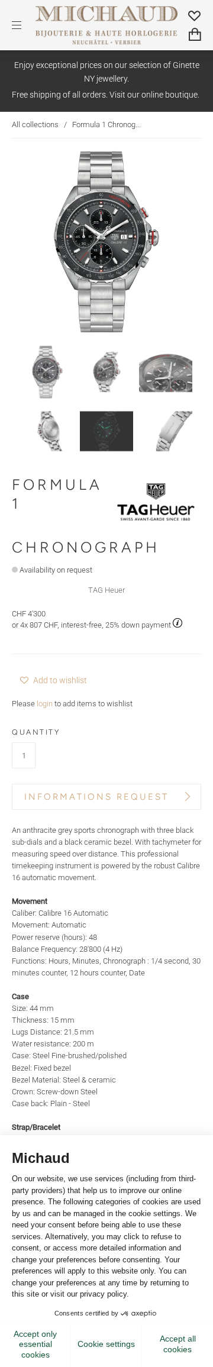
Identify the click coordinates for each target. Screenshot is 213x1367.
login (45, 703)
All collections (35, 124)
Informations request (96, 796)
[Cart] (195, 34)
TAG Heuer (106, 590)
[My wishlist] (194, 15)
